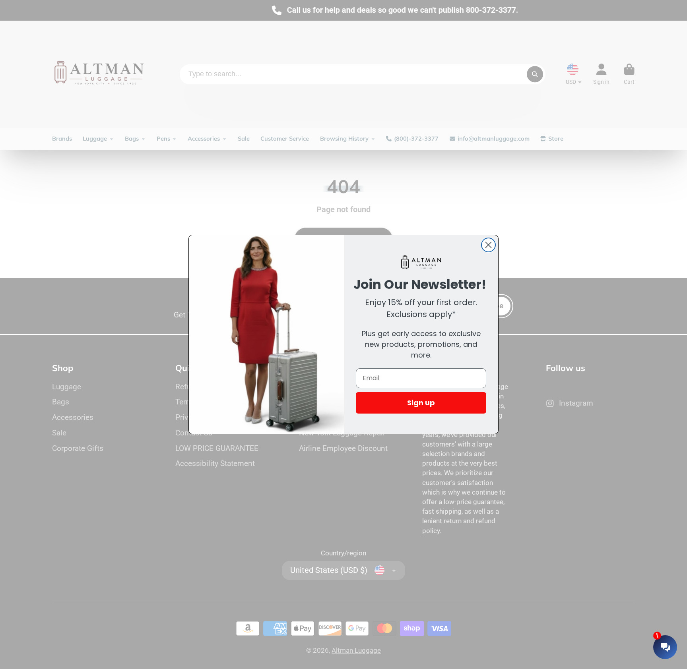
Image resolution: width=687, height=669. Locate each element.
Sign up (421, 403)
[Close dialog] (488, 245)
